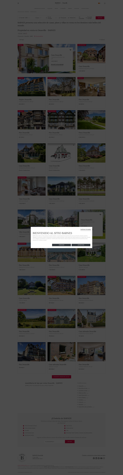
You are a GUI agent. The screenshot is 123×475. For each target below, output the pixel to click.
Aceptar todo (81, 245)
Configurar (61, 245)
